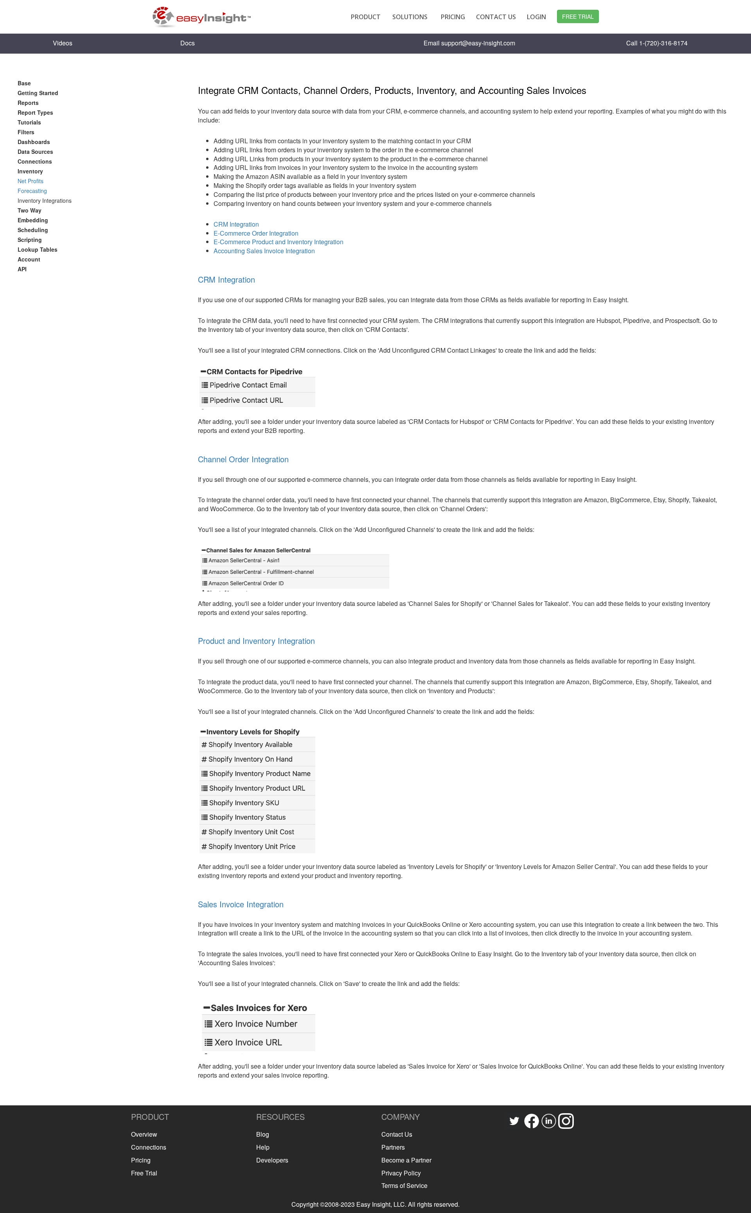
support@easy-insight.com (478, 42)
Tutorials (29, 122)
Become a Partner (406, 1159)
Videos (62, 42)
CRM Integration (236, 224)
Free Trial (144, 1172)
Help (262, 1147)
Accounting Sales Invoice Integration (264, 250)
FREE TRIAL (578, 16)
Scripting (30, 239)
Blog (262, 1134)
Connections (35, 161)
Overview (144, 1134)
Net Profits (30, 181)
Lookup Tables (37, 249)
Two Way (29, 210)
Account (29, 259)
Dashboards (34, 142)
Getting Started (38, 93)
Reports (28, 102)
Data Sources (35, 151)
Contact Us (396, 1134)
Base (24, 83)
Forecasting (32, 191)
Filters (26, 132)
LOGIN (536, 17)
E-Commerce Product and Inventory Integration (278, 241)
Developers (272, 1159)
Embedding (33, 220)
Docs (187, 42)
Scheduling (33, 230)
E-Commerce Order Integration (256, 233)
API (22, 269)
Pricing (141, 1159)
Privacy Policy (401, 1172)
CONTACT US (496, 17)
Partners (393, 1147)
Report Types (35, 112)
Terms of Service (404, 1185)
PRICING (453, 17)
